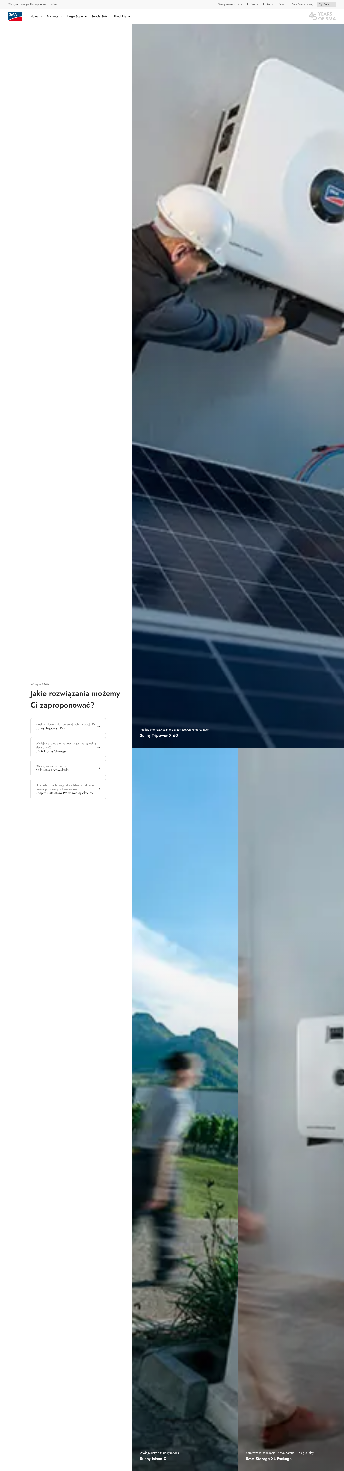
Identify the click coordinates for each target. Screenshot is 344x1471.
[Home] (15, 16)
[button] (326, 4)
